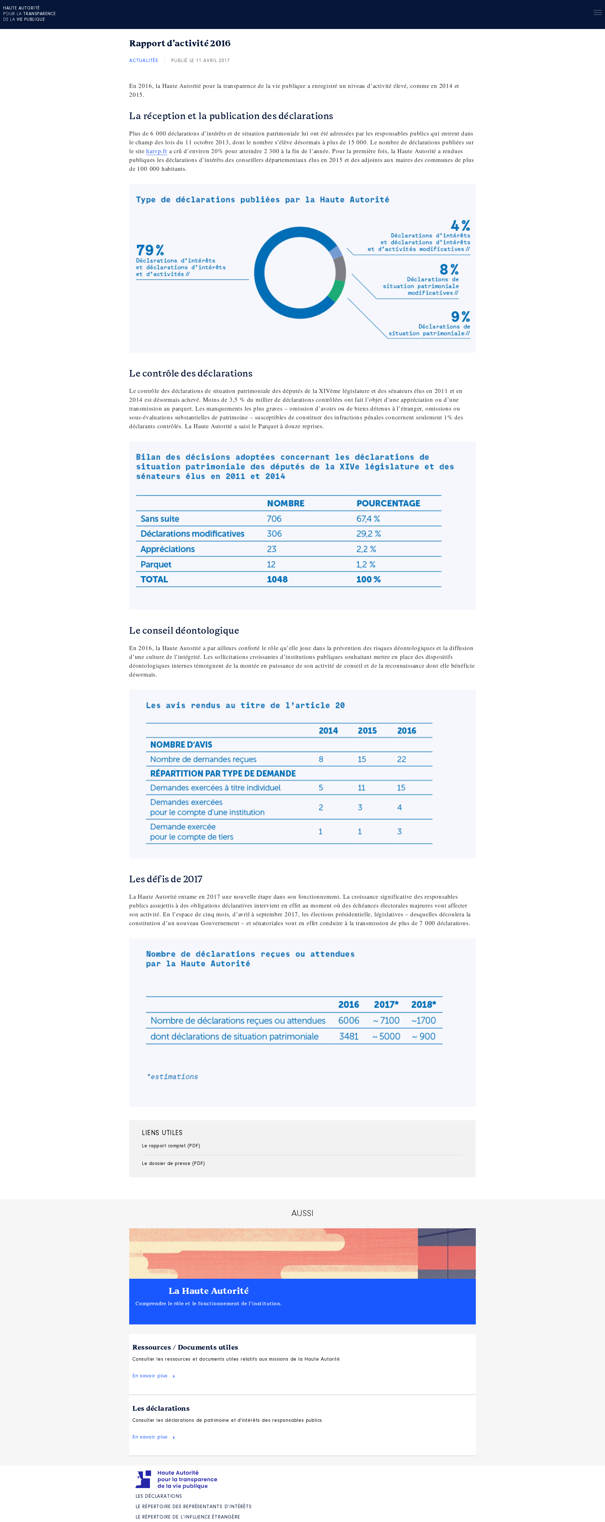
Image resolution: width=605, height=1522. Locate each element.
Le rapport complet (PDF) (171, 1146)
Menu (598, 13)
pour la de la (29, 14)
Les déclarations (161, 1408)
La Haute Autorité (209, 1291)
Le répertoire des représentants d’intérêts (193, 1506)
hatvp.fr (156, 151)
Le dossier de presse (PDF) (173, 1163)
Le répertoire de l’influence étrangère (187, 1517)
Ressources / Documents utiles (185, 1347)
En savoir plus (150, 1376)
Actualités (143, 60)
